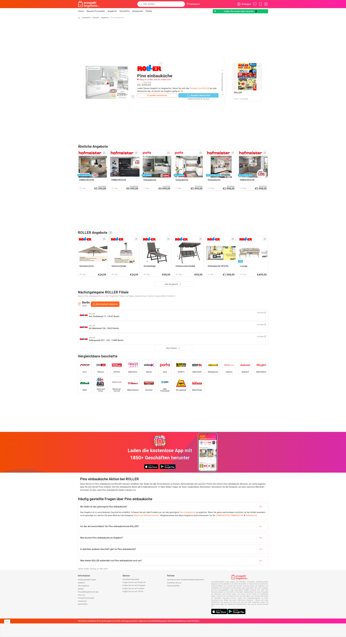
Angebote (112, 11)
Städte (148, 11)
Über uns (81, 595)
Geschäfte (125, 11)
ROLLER (96, 18)
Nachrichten (82, 604)
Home (81, 11)
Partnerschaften (173, 586)
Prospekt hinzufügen (86, 598)
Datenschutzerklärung (176, 621)
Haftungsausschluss (129, 621)
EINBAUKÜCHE (222, 515)
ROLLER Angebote (92, 233)
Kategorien (137, 11)
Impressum (82, 601)
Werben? (81, 583)
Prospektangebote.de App (88, 592)
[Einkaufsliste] (266, 4)
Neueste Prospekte (96, 11)
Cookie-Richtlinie (192, 621)
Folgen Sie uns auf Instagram (133, 585)
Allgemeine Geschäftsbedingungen (152, 621)
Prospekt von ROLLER (199, 88)
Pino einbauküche (187, 512)
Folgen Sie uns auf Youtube (133, 588)
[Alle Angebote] (110, 232)
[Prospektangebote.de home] (88, 4)
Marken (81, 589)
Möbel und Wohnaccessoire (146, 515)
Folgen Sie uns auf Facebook (134, 582)
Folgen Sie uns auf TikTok (132, 591)
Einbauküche (251, 515)
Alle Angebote (83, 586)
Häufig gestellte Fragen (87, 580)
